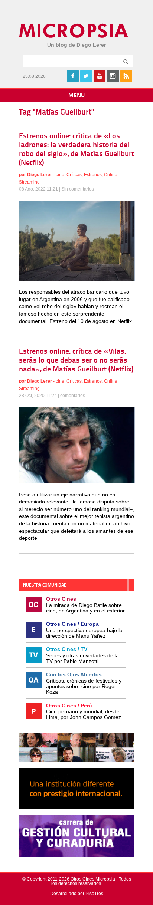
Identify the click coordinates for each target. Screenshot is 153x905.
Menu (76, 96)
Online (110, 174)
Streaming (29, 182)
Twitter (86, 76)
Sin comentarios (77, 189)
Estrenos (93, 174)
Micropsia (74, 30)
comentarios (72, 395)
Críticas (74, 174)
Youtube (99, 76)
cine (60, 174)
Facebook (73, 76)
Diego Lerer (39, 174)
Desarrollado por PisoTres (76, 893)
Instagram (113, 76)
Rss (126, 76)
